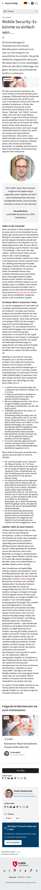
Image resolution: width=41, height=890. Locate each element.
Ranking (23, 579)
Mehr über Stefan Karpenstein (25, 796)
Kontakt (28, 877)
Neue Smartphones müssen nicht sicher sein (20, 745)
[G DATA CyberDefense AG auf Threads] (14, 871)
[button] (3, 778)
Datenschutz (21, 877)
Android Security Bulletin (27, 292)
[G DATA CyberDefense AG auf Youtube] (25, 871)
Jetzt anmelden (13, 842)
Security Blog (11, 3)
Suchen (37, 3)
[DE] (26, 3)
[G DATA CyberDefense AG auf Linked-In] (4, 871)
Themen (10, 11)
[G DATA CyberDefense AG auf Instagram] (20, 871)
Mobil (6, 718)
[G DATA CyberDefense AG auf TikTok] (31, 871)
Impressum (12, 877)
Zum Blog (20, 770)
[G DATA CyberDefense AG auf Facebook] (9, 871)
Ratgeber (8, 79)
